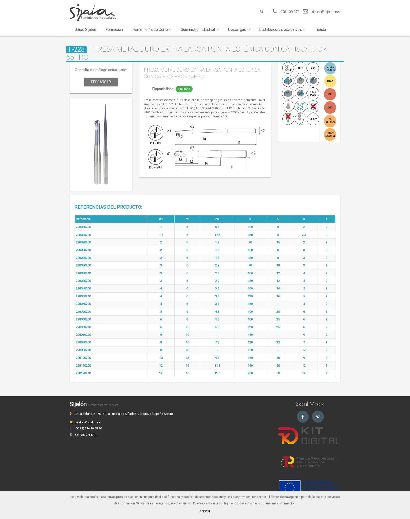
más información (283, 503)
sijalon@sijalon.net (325, 12)
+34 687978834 (85, 434)
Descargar (101, 82)
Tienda (320, 29)
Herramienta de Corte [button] (150, 29)
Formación (114, 29)
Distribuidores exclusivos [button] (280, 29)
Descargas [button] (237, 29)
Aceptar (205, 511)
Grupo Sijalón (85, 29)
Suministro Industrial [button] (198, 29)
